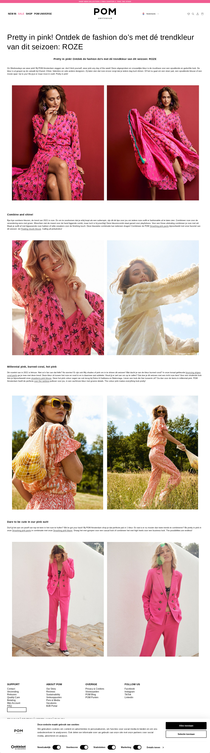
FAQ (9, 706)
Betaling (11, 700)
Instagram (130, 691)
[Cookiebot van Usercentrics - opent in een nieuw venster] (18, 747)
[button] (29, 14)
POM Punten (91, 697)
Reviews (50, 691)
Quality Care (13, 697)
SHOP (29, 14)
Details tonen (153, 747)
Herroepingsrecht (17, 709)
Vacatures (51, 703)
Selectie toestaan (186, 734)
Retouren (12, 694)
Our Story (51, 689)
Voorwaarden (92, 691)
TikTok (128, 694)
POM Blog (90, 694)
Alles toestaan (186, 725)
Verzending (13, 691)
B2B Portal (51, 706)
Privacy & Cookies (94, 689)
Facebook (130, 689)
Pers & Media (53, 700)
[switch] (84, 747)
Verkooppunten (54, 697)
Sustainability (53, 694)
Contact (11, 689)
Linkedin (129, 697)
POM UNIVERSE (43, 14)
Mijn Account (13, 703)
